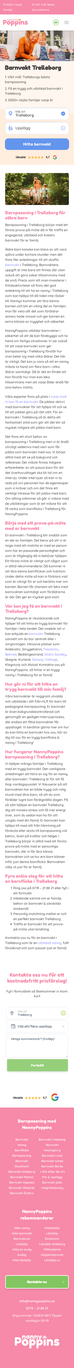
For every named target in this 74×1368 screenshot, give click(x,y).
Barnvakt (21, 1139)
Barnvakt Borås (52, 1166)
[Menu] (66, 22)
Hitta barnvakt (22, 1233)
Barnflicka (22, 1150)
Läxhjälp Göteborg (52, 1244)
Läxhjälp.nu (52, 1260)
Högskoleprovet (52, 1255)
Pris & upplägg (52, 1177)
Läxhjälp (22, 1244)
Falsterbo (50, 649)
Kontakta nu (37, 1282)
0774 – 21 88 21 (37, 1308)
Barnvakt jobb (52, 1182)
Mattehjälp (52, 1228)
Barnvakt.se (22, 1239)
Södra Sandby (55, 654)
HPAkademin (52, 1249)
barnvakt (12, 265)
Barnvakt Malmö (22, 1177)
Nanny (21, 1145)
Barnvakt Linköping (52, 1139)
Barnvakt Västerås (22, 1188)
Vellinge (51, 659)
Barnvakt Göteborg (21, 1172)
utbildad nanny (49, 943)
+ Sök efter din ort (52, 1172)
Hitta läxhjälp (22, 1260)
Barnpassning (21, 1155)
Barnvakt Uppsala (22, 1182)
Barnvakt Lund (52, 1155)
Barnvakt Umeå (52, 1161)
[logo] (15, 22)
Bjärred (10, 654)
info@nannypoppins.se (37, 1301)
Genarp (37, 659)
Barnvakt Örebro (22, 1193)
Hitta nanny (22, 1228)
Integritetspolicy (52, 1188)
